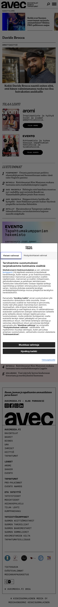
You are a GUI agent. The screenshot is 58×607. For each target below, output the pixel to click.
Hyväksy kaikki (29, 351)
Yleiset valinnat (11, 255)
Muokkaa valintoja (29, 344)
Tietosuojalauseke (48, 360)
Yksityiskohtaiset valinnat (35, 255)
